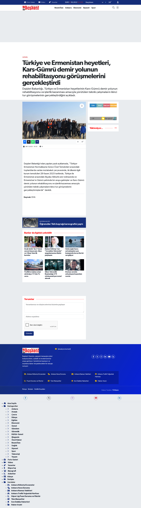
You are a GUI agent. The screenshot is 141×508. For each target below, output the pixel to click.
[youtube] (96, 398)
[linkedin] (119, 398)
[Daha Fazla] (37, 142)
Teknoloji (15, 454)
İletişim (30, 389)
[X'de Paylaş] (29, 142)
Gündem (15, 429)
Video (43, 2)
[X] (97, 356)
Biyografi (11, 471)
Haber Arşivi (102, 381)
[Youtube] (109, 356)
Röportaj (11, 468)
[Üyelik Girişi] (117, 2)
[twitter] (49, 398)
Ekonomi (77, 8)
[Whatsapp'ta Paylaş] (33, 142)
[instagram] (72, 398)
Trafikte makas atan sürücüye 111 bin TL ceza (32, 274)
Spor (93, 8)
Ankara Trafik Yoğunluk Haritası (104, 375)
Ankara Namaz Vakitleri (82, 374)
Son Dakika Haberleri (81, 381)
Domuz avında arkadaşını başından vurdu (73, 274)
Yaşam (14, 457)
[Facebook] (93, 356)
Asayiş (14, 412)
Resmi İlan (59, 8)
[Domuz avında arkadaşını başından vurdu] (74, 265)
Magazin (15, 437)
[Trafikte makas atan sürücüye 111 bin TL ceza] (33, 265)
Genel (25, 57)
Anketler (11, 474)
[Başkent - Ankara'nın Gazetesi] (30, 7)
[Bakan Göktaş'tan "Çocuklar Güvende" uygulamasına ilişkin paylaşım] (54, 242)
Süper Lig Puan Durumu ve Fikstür (25, 496)
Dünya (14, 417)
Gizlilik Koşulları (39, 389)
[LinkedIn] (105, 356)
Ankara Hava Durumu (58, 374)
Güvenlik (15, 431)
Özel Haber (16, 440)
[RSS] (113, 356)
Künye (24, 389)
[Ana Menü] (118, 7)
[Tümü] (116, 128)
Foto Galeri (31, 2)
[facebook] (25, 398)
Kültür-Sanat (17, 434)
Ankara (68, 8)
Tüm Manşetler (55, 381)
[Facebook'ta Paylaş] (24, 142)
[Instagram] (101, 356)
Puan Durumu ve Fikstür (35, 381)
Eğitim (14, 420)
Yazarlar (54, 2)
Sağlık (14, 445)
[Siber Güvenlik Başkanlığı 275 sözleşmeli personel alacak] (54, 265)
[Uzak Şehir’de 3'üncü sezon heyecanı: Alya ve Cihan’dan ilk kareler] (33, 242)
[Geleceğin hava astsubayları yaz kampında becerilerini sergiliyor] (74, 242)
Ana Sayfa (11, 403)
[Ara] (113, 7)
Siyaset (86, 8)
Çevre (14, 415)
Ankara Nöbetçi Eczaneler (36, 374)
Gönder (29, 333)
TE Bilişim (115, 390)
